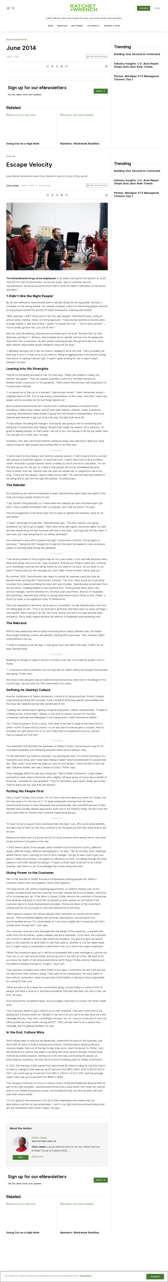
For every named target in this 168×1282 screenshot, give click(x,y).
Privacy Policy (85, 1276)
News (50, 26)
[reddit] (62, 66)
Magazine (62, 26)
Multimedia (77, 26)
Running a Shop (112, 26)
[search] (13, 8)
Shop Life (10, 156)
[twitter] (57, 66)
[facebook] (47, 66)
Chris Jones (12, 185)
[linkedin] (52, 66)
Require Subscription (16, 40)
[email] (66, 66)
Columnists (93, 26)
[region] (84, 1276)
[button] (8, 8)
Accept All (155, 1277)
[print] (106, 66)
